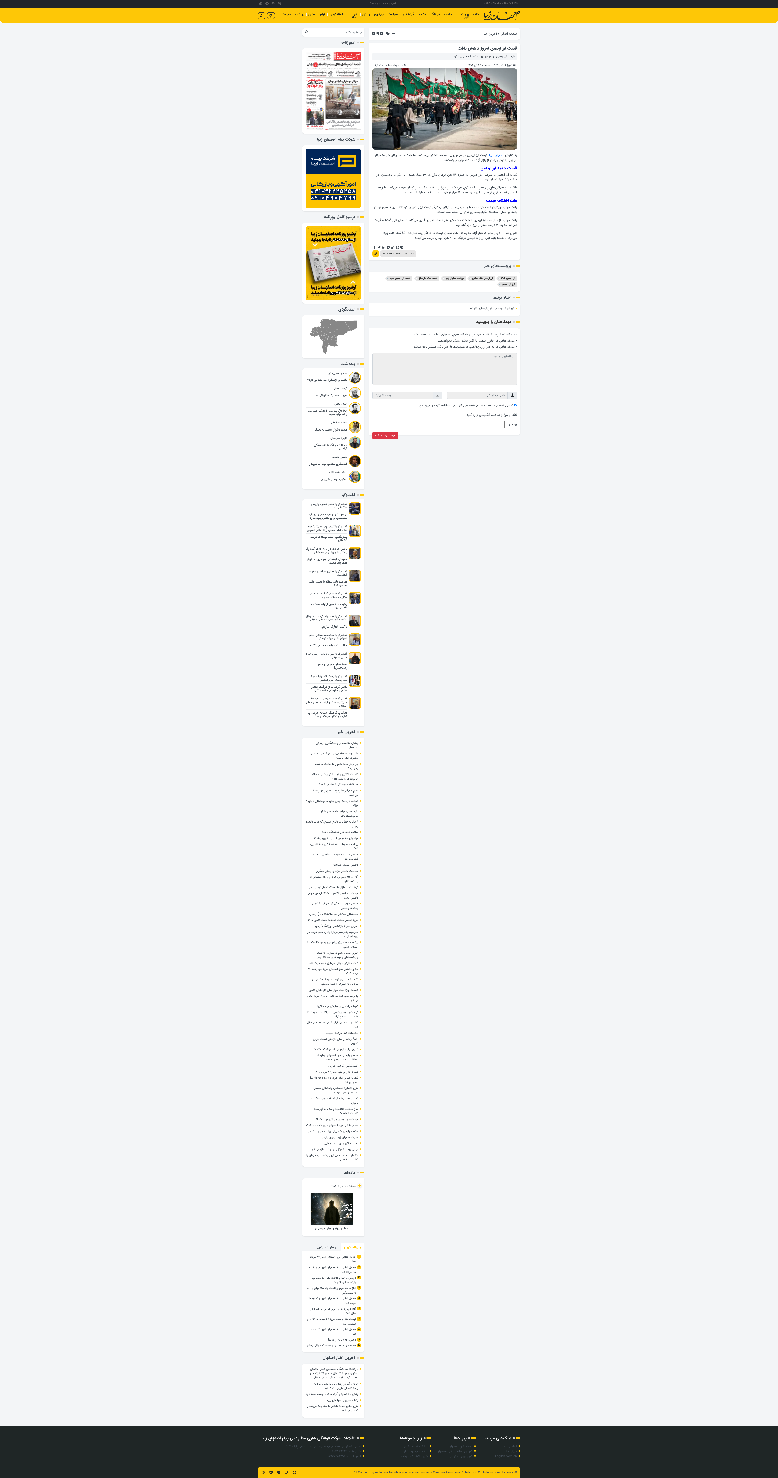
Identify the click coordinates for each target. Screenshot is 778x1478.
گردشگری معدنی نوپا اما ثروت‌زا (328, 464)
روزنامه (299, 14)
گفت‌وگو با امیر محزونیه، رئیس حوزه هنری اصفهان (326, 656)
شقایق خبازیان (339, 422)
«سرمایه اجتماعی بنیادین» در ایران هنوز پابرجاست (326, 561)
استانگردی (336, 14)
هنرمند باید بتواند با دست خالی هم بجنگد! (328, 583)
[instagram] (273, 4)
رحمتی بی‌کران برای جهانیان (332, 1228)
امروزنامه (348, 42)
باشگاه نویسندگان (416, 1446)
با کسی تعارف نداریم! (334, 626)
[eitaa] (279, 4)
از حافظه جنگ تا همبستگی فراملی (330, 447)
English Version (506, 1456)
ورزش (366, 14)
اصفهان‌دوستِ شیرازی (334, 479)
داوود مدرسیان (338, 438)
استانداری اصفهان (460, 1446)
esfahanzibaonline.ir (389, 1472)
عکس (312, 14)
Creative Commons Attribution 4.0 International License (473, 1472)
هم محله (354, 16)
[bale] (271, 1472)
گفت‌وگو (348, 495)
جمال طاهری (340, 404)
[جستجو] (306, 32)
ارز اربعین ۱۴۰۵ (508, 278)
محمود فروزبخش (337, 373)
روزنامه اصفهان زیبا (455, 278)
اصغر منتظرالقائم (338, 472)
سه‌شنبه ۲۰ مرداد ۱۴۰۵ (343, 1186)
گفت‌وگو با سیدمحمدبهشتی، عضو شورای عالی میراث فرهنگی (328, 637)
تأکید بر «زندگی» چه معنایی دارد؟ (327, 380)
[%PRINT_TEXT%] (393, 33)
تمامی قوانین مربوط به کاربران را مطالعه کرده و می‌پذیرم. (465, 405)
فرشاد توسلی (340, 388)
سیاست (393, 14)
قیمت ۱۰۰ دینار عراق (428, 278)
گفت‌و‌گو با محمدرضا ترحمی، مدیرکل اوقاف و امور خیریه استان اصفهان (326, 618)
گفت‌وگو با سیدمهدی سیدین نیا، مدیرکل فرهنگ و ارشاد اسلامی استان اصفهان (326, 702)
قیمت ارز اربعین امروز (400, 278)
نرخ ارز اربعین (508, 284)
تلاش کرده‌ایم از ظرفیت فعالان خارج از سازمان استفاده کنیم (328, 689)
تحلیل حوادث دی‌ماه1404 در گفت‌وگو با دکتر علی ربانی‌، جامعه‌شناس (326, 551)
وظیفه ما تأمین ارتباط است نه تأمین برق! (329, 606)
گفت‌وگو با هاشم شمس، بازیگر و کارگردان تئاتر (329, 506)
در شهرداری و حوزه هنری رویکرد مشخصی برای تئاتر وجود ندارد (327, 516)
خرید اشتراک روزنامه (414, 1456)
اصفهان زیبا (496, 155)
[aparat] (261, 4)
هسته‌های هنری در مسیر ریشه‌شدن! (331, 666)
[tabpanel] (333, 1302)
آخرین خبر (490, 33)
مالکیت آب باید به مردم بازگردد (328, 645)
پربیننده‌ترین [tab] (352, 1247)
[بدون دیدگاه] (388, 33)
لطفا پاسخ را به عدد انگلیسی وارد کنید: (491, 414)
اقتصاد (422, 14)
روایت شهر (465, 16)
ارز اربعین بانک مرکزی (482, 278)
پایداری (379, 14)
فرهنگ (435, 14)
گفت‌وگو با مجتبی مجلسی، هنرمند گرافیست (327, 573)
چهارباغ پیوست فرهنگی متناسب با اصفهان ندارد (327, 413)
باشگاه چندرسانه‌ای (415, 1451)
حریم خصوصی (473, 405)
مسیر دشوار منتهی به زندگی (330, 429)
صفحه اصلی (508, 33)
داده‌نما (349, 1172)
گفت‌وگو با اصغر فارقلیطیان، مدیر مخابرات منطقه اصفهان (328, 595)
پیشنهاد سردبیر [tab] (327, 1247)
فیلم (322, 14)
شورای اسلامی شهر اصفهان (454, 1451)
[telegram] (267, 4)
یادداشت (348, 364)
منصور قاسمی (339, 457)
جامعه (448, 14)
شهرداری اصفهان (461, 1456)
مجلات (286, 14)
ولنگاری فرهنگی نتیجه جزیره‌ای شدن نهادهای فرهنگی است (327, 715)
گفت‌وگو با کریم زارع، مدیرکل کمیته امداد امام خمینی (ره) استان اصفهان (327, 528)
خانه (476, 14)
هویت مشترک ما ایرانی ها (331, 395)
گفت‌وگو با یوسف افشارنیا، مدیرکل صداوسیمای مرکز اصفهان (328, 678)
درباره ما (511, 1451)
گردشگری (408, 14)
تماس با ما (510, 1446)
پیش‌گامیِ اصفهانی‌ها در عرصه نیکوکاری (328, 539)
